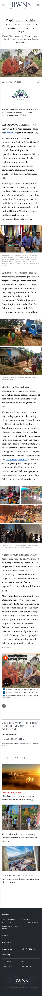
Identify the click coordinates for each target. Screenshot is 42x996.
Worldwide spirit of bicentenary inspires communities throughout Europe (19, 837)
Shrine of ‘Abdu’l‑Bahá (30, 923)
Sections (6, 915)
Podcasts (6, 942)
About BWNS (6, 962)
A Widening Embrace (16, 459)
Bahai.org (6, 954)
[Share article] (38, 82)
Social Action (27, 919)
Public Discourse (8, 919)
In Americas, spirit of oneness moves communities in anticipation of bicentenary (20, 879)
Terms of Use (27, 966)
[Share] (4, 706)
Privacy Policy (7, 966)
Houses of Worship (9, 923)
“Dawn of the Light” (11, 793)
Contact (25, 962)
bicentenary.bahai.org (9, 734)
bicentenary (10, 132)
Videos (5, 935)
